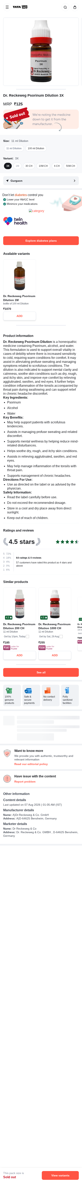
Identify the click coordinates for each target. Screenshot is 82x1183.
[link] (20, 7)
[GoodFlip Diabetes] (41, 221)
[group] (41, 52)
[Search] (64, 7)
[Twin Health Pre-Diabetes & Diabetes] (15, 221)
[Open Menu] (7, 7)
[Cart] (74, 7)
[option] (14, 148)
